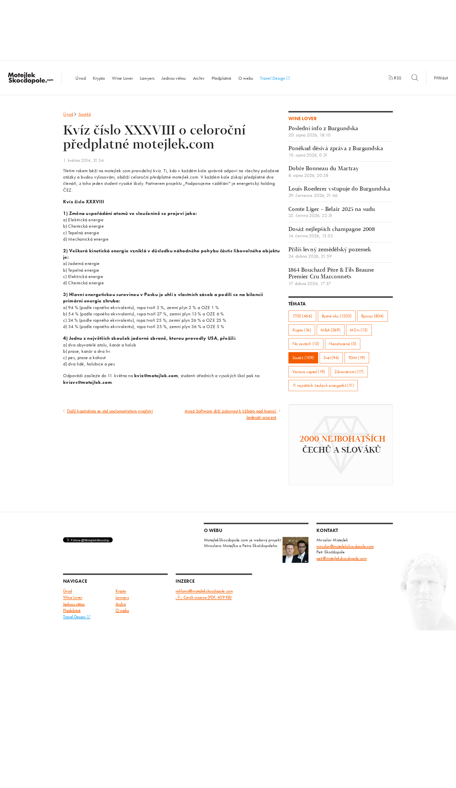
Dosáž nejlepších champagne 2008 (331, 232)
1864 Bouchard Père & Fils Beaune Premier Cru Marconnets (331, 276)
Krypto (99, 78)
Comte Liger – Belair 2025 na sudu (331, 212)
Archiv (199, 78)
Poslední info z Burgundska (323, 131)
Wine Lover (122, 78)
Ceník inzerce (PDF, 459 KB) (207, 597)
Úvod (80, 78)
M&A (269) (330, 330)
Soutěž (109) (303, 357)
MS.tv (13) (359, 330)
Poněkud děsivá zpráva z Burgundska (335, 151)
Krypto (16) (301, 330)
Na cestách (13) (305, 344)
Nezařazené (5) (342, 344)
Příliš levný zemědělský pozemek (329, 252)
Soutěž (84, 114)
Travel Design (273, 78)
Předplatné (221, 78)
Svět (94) (331, 357)
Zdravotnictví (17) (349, 371)
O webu (245, 78)
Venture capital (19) (308, 371)
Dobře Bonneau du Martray (323, 172)
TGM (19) (357, 357)
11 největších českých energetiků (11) (323, 385)
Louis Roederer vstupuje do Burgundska (339, 192)
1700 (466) (302, 316)
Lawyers (147, 78)
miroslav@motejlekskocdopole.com (345, 546)
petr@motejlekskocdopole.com (341, 558)
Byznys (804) (372, 316)
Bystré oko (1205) (337, 316)
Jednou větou (174, 78)
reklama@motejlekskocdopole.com (204, 591)
